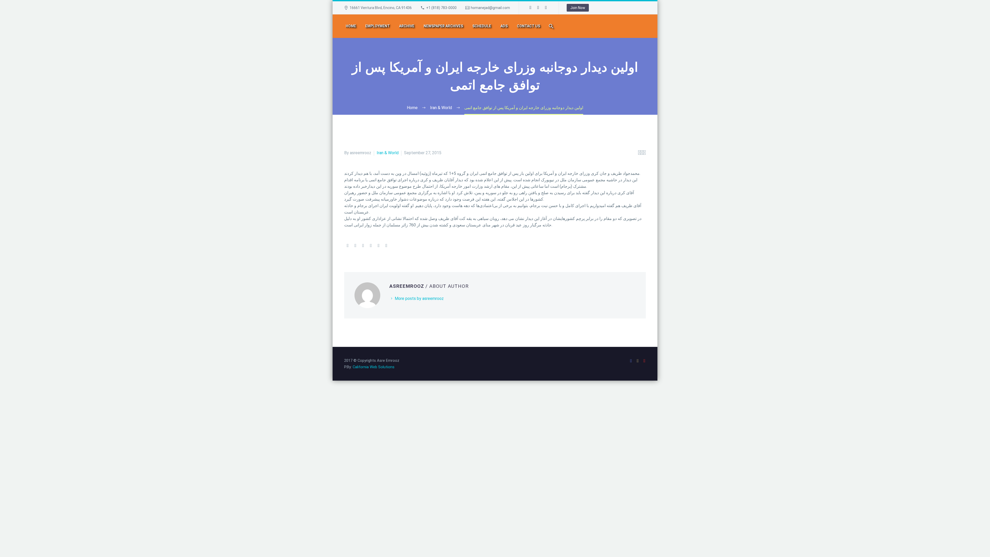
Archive (406, 26)
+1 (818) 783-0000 (441, 8)
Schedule (481, 26)
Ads (504, 26)
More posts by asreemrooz (419, 298)
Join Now (577, 8)
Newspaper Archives (443, 26)
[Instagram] (538, 8)
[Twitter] (355, 246)
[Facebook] (530, 8)
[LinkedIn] (378, 246)
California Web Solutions (373, 367)
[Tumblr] (371, 246)
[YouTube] (546, 8)
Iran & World (388, 152)
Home (351, 26)
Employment (377, 26)
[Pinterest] (363, 246)
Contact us (528, 26)
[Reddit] (386, 246)
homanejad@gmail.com (490, 8)
